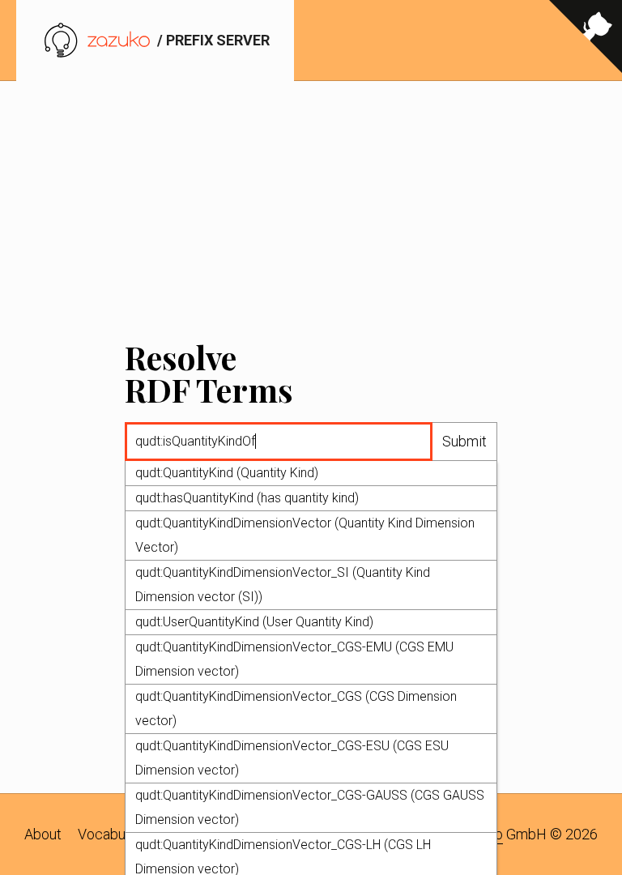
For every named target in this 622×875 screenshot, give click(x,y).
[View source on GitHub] (585, 40)
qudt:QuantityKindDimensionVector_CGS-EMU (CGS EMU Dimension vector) (294, 659)
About (43, 834)
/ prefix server (212, 40)
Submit (464, 441)
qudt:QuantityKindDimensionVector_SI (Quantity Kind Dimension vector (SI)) (282, 584)
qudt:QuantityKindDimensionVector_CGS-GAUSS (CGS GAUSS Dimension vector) (309, 807)
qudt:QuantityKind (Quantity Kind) (226, 472)
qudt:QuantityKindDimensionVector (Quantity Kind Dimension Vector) (305, 535)
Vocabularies (119, 834)
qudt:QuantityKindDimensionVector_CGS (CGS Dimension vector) (296, 708)
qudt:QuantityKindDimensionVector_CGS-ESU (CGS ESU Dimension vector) (292, 758)
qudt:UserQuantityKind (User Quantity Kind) (254, 622)
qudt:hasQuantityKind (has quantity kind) (247, 498)
